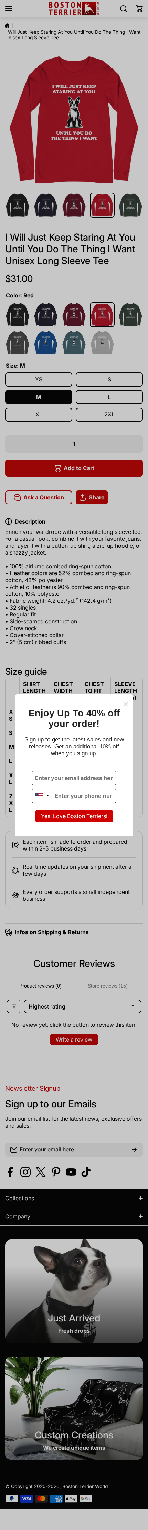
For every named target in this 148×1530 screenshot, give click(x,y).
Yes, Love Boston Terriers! (74, 816)
